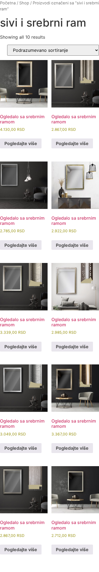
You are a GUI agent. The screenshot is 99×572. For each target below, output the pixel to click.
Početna (8, 3)
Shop (24, 3)
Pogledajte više (20, 143)
